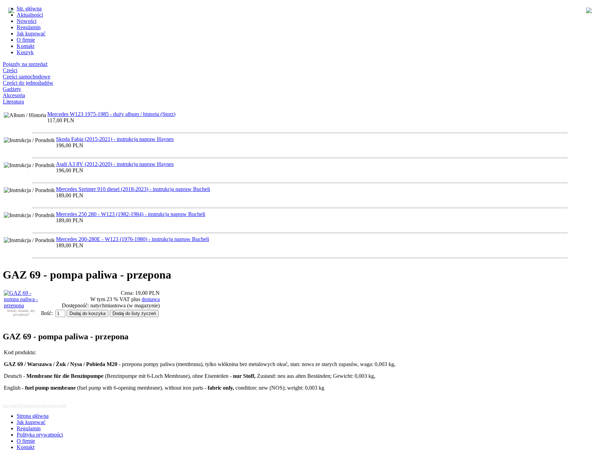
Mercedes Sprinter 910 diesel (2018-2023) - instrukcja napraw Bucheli (133, 189)
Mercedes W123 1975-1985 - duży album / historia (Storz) (111, 114)
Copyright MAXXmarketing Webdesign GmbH (34, 405)
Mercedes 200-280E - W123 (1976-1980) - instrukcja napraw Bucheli (132, 239)
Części (10, 70)
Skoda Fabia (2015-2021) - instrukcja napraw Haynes (115, 139)
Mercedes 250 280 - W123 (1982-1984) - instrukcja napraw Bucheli (130, 214)
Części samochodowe (26, 77)
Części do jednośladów (28, 83)
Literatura (13, 102)
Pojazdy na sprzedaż (25, 64)
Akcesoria (14, 95)
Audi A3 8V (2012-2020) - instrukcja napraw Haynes (115, 164)
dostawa (151, 299)
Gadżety (12, 89)
